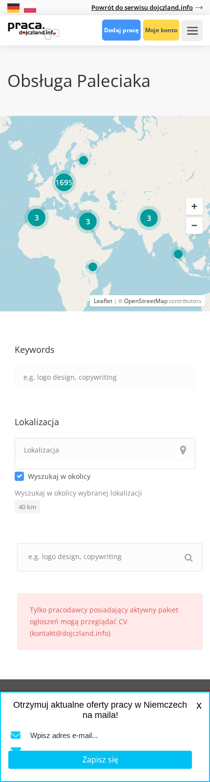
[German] (14, 7)
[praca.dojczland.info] (33, 29)
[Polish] (30, 7)
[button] (194, 206)
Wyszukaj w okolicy (59, 476)
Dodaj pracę (121, 30)
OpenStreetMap (146, 301)
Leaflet (103, 301)
